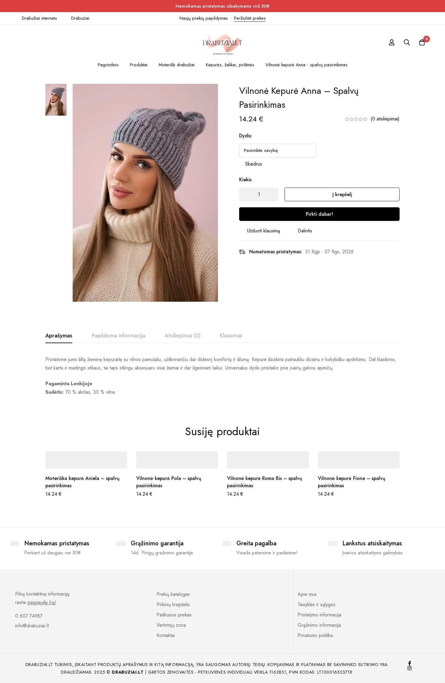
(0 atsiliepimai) (385, 118)
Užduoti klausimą (263, 230)
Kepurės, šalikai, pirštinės (230, 64)
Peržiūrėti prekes (250, 18)
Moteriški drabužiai (177, 64)
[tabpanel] (222, 375)
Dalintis (305, 230)
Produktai (138, 64)
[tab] (58, 336)
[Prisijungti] (391, 42)
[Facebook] (409, 663)
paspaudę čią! (42, 602)
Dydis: (245, 135)
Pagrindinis (108, 64)
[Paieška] (406, 42)
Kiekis (245, 179)
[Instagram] (409, 668)
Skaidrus (253, 163)
